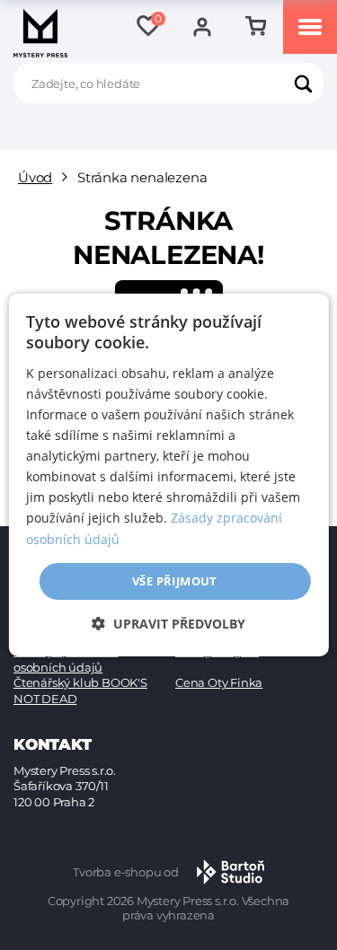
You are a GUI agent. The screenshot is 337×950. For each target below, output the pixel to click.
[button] (168, 623)
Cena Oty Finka (218, 682)
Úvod (35, 177)
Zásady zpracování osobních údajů (66, 659)
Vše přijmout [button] (174, 581)
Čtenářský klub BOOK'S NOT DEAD (80, 690)
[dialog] (168, 475)
